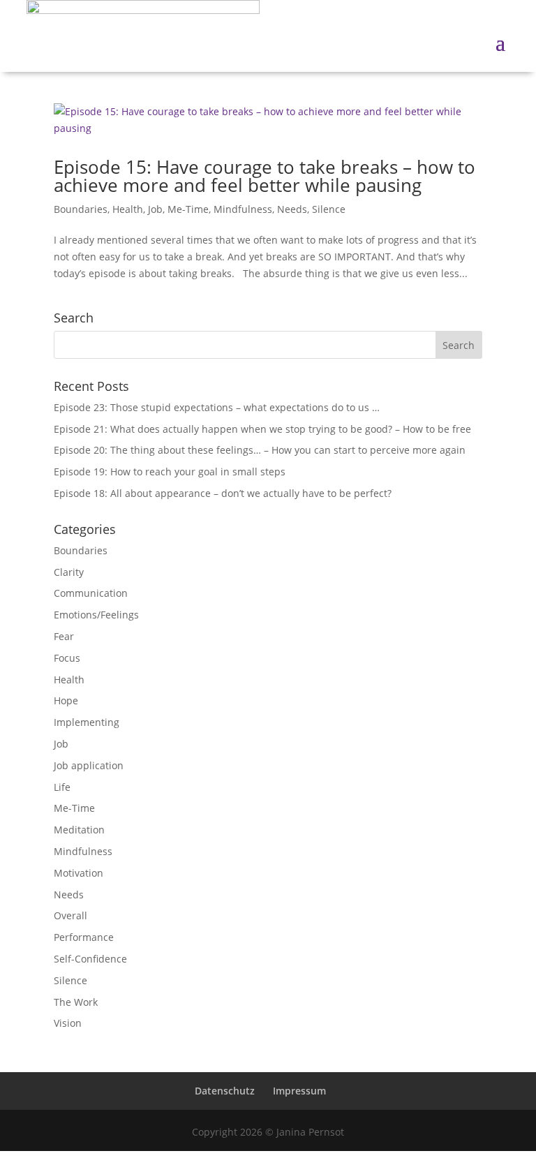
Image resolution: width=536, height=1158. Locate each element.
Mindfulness (243, 209)
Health (127, 209)
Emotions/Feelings (96, 614)
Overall (70, 915)
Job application (89, 765)
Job (155, 209)
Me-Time (188, 209)
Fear (64, 636)
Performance (84, 937)
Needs (292, 209)
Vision (68, 1023)
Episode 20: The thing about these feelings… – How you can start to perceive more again (260, 449)
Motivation (78, 872)
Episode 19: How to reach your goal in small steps (169, 471)
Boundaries (80, 209)
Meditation (79, 829)
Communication (91, 593)
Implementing (86, 722)
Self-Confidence (90, 958)
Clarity (69, 572)
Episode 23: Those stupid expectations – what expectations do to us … (217, 407)
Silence (328, 209)
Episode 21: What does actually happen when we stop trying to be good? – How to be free (262, 429)
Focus (67, 658)
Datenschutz (225, 1090)
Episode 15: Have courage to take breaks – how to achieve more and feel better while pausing (264, 176)
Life (62, 787)
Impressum (299, 1090)
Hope (66, 700)
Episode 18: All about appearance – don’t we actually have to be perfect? (223, 493)
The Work (76, 1002)
